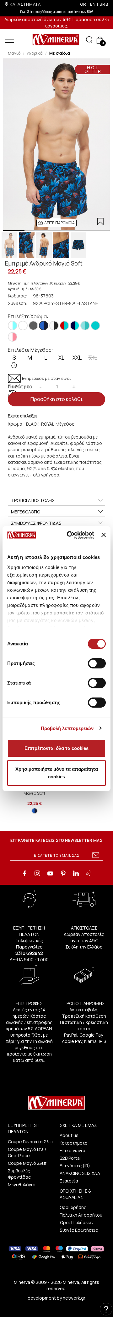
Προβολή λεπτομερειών (67, 728)
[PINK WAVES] (12, 337)
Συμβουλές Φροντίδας (19, 1174)
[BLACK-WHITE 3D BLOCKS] (54, 325)
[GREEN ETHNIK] (85, 325)
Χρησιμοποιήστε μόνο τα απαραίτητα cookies (56, 772)
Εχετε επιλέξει (22, 416)
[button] (56, 223)
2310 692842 (29, 953)
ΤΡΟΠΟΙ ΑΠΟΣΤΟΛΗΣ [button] (33, 500)
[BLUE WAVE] (74, 325)
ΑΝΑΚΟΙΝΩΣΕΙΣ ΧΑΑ (80, 1173)
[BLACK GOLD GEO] (23, 325)
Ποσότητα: (21, 386)
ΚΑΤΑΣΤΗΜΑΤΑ (25, 4)
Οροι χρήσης (73, 1207)
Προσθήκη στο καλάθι (56, 399)
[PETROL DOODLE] (95, 325)
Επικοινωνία (72, 1150)
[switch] (97, 663)
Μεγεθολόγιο (21, 1185)
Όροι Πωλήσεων (77, 1222)
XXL (77, 357)
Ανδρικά (35, 53)
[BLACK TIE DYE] (33, 325)
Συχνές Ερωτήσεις (79, 1230)
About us (69, 1135)
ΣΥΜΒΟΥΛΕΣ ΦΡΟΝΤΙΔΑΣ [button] (36, 523)
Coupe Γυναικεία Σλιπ (30, 1142)
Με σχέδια (59, 53)
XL (61, 357)
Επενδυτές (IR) (75, 1166)
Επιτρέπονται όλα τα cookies (56, 748)
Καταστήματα (74, 1143)
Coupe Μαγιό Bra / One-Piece (27, 1152)
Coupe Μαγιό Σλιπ (27, 1163)
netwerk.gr (74, 1298)
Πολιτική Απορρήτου (81, 1215)
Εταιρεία (69, 1181)
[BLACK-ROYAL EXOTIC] (43, 325)
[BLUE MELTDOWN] (64, 325)
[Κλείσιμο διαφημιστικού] (103, 535)
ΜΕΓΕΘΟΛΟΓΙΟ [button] (25, 512)
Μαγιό (14, 53)
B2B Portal (70, 1158)
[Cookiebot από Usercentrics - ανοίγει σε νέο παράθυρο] (70, 535)
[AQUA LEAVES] (12, 325)
